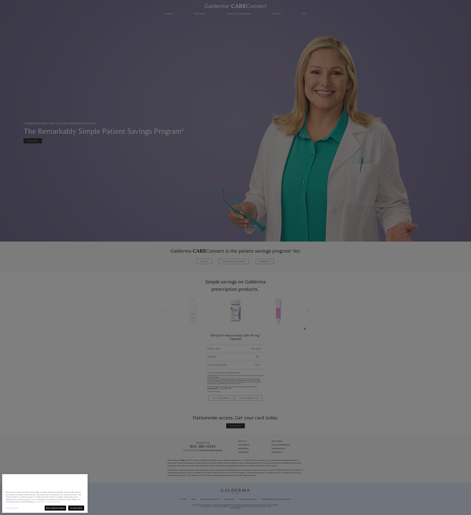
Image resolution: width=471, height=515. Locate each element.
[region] (45, 493)
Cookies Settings (12, 508)
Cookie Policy (40, 502)
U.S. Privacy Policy (53, 502)
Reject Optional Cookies (55, 508)
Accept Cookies (76, 508)
